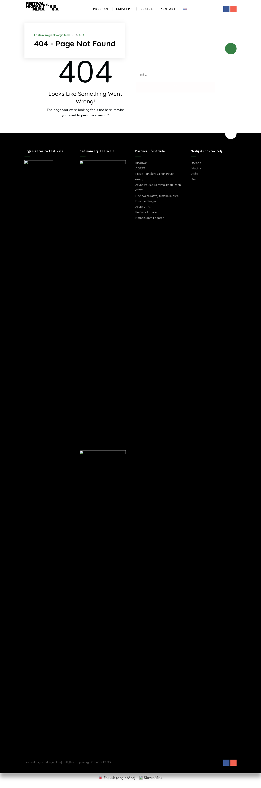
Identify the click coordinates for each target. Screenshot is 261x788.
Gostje (146, 9)
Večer (194, 174)
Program (100, 9)
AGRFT (140, 168)
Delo (194, 179)
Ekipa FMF (124, 9)
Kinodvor (141, 163)
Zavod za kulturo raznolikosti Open (158, 185)
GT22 (139, 190)
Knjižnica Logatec (146, 212)
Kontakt (168, 9)
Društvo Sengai (145, 201)
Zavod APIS (143, 207)
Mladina (196, 168)
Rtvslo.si (196, 163)
